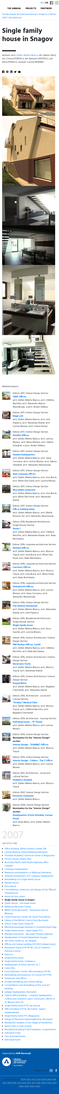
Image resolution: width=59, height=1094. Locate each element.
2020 (43, 1080)
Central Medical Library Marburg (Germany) (26, 852)
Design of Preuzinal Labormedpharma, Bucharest (29, 1019)
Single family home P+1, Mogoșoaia (22, 1016)
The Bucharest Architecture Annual (19, 14)
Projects (31, 8)
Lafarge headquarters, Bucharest (21, 992)
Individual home (12, 1033)
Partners (46, 8)
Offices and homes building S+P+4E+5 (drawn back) (30, 944)
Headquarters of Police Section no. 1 (22, 965)
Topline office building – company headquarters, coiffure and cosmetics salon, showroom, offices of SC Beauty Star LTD (30, 999)
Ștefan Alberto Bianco (27, 55)
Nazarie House (12, 883)
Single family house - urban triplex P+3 (24, 931)
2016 (9, 1083)
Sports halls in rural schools (18, 1026)
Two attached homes (15, 1036)
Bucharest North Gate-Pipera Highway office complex (26, 864)
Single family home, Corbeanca (20, 961)
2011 (33, 1083)
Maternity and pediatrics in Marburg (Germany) (28, 873)
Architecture (15, 18)
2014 (19, 1083)
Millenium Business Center (18, 907)
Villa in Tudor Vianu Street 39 (19, 924)
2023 (28, 1080)
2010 (38, 1083)
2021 (39, 1080)
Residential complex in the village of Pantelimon (28, 1023)
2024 (23, 1080)
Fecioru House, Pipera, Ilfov (18, 859)
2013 (24, 1083)
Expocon (9, 954)
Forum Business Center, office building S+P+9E (27, 971)
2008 (48, 1083)
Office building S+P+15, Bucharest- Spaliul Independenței (25, 1010)
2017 (4, 1083)
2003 (37, 1086)
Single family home (14, 958)
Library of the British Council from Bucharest (26, 920)
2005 (26, 1086)
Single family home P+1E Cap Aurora (22, 1006)
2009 (43, 1083)
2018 (54, 1080)
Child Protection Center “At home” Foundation (27, 917)
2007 (54, 1083)
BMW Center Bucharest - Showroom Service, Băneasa (27, 911)
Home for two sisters (15, 896)
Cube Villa (10, 968)
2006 (21, 1086)
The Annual (14, 8)
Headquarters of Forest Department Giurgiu (26, 937)
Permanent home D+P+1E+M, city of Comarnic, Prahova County (28, 949)
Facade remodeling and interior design (24, 982)
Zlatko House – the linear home (20, 903)
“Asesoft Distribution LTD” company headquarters (29, 876)
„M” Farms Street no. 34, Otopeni (21, 941)
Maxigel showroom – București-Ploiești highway (29, 934)
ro (42, 3)
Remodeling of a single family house (22, 879)
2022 (33, 1080)
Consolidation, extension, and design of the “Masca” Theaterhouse (30, 891)
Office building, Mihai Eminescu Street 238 (25, 849)
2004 (32, 1086)
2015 (14, 1083)
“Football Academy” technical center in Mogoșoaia (30, 855)
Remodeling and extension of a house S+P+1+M (28, 975)
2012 (29, 1083)
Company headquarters (16, 869)
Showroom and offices (16, 978)
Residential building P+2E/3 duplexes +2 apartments (30, 1029)
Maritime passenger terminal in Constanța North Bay (31, 927)
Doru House (10, 886)
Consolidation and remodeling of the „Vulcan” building (27, 987)
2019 (49, 1080)
